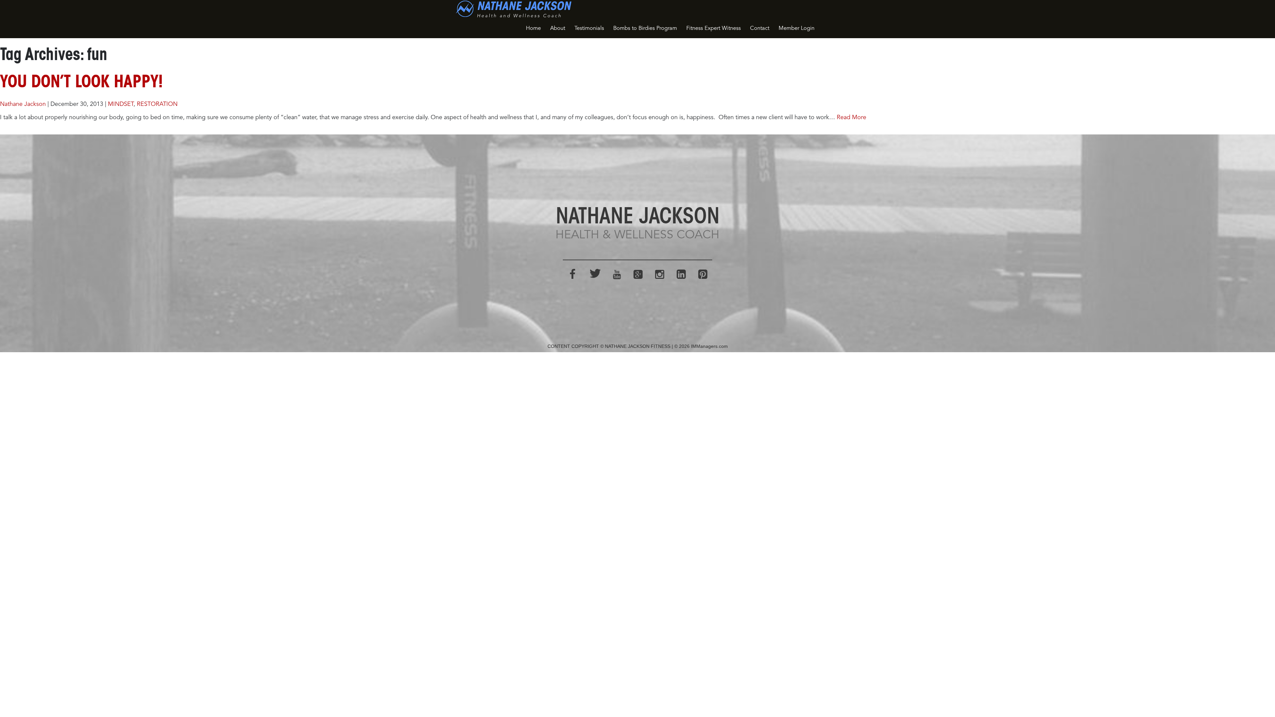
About (557, 28)
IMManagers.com (709, 346)
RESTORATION (157, 104)
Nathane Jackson (23, 104)
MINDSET (120, 104)
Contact (759, 28)
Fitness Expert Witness (713, 28)
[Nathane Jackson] (513, 9)
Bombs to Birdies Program (645, 28)
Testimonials (589, 28)
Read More (851, 117)
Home (533, 28)
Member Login (796, 28)
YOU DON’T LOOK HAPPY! (81, 83)
